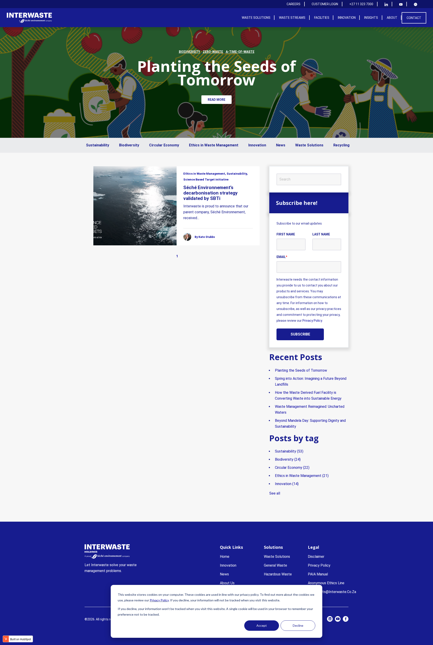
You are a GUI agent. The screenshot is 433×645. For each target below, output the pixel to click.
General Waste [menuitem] (275, 565)
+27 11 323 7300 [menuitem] (361, 4)
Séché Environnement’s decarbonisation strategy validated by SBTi (210, 193)
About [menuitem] (392, 17)
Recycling (341, 145)
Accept (261, 625)
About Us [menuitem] (227, 583)
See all (274, 493)
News (280, 145)
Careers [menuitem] (293, 4)
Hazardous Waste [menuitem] (278, 574)
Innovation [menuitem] (347, 17)
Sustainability (97, 145)
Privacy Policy (159, 600)
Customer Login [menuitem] (325, 4)
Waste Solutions (309, 145)
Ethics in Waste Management (213, 145)
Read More (216, 99)
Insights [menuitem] (371, 17)
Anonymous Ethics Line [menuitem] (326, 583)
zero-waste (213, 52)
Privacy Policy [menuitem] (319, 565)
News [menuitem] (224, 574)
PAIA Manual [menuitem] (318, 574)
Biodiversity (129, 145)
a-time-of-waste (240, 52)
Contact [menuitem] (414, 18)
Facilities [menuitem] (321, 17)
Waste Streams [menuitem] (292, 17)
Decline (298, 625)
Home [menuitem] (224, 556)
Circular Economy (164, 145)
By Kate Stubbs (205, 237)
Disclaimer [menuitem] (316, 556)
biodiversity (189, 52)
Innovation (257, 145)
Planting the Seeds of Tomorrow (216, 73)
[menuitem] (386, 4)
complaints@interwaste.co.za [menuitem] (332, 592)
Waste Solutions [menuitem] (256, 17)
